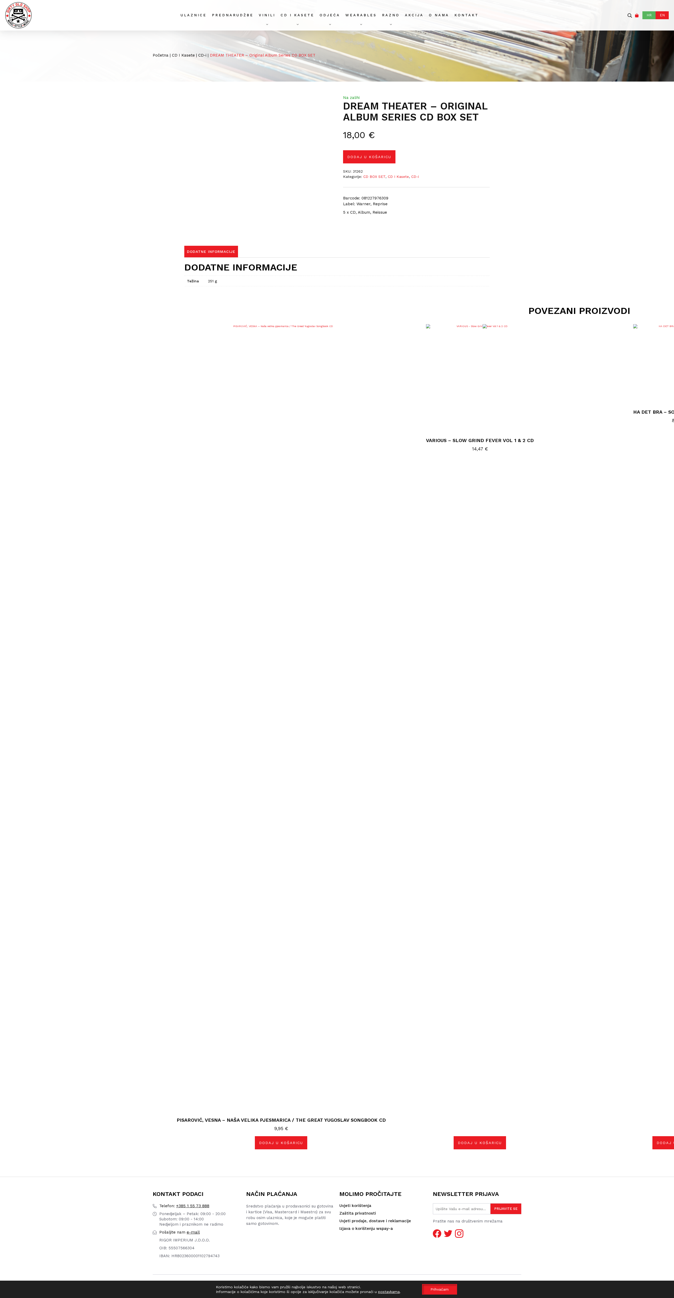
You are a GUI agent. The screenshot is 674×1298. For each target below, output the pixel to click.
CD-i (202, 55)
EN (662, 15)
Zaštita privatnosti (357, 1213)
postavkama (389, 1292)
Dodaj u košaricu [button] (281, 1143)
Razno (391, 15)
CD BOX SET (374, 176)
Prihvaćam (439, 1289)
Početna (160, 55)
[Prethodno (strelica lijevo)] (9, 649)
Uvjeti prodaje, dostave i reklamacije (375, 1221)
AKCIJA (414, 15)
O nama (439, 15)
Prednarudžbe (233, 15)
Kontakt (466, 15)
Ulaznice (194, 15)
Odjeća (330, 15)
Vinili (267, 15)
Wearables (361, 15)
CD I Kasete (297, 15)
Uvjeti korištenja (355, 1205)
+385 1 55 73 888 (184, 1205)
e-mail (179, 1232)
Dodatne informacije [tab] (211, 251)
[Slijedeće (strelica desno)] (665, 649)
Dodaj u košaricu (369, 157)
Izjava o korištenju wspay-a (366, 1228)
